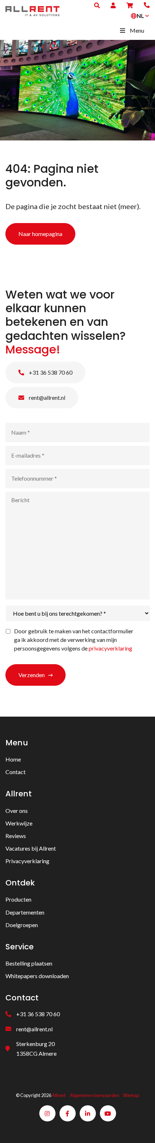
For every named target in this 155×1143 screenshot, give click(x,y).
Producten (18, 899)
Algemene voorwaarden (94, 1095)
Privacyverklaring (27, 860)
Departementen (24, 912)
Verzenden (31, 674)
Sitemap (131, 1095)
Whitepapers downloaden (37, 975)
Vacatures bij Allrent (30, 848)
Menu (137, 30)
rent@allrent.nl (46, 397)
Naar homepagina (40, 233)
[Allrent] (32, 10)
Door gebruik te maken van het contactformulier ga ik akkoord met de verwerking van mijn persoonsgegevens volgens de (73, 640)
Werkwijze (18, 823)
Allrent (59, 1095)
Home (13, 759)
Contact (15, 771)
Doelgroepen (21, 924)
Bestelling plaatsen (28, 963)
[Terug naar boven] (141, 1129)
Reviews (15, 835)
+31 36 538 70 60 (50, 372)
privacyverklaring (110, 648)
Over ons (16, 810)
